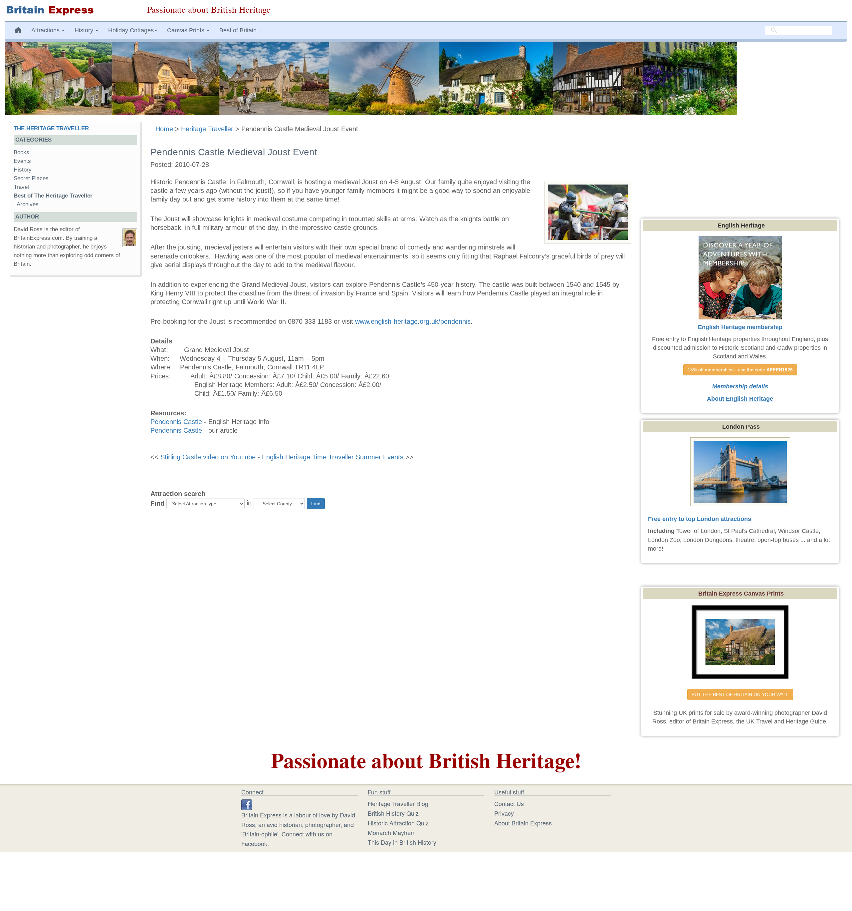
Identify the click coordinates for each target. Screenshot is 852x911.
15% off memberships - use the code (740, 369)
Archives (28, 204)
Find (157, 503)
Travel (21, 187)
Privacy (504, 813)
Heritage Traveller (207, 129)
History (23, 170)
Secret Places (31, 178)
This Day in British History (402, 842)
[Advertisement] (75, 384)
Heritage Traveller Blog (398, 803)
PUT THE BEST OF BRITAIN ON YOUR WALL (740, 694)
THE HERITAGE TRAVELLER (51, 128)
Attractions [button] (46, 30)
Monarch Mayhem (392, 832)
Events (22, 161)
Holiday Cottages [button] (131, 30)
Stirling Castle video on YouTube (208, 457)
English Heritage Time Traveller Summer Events (332, 457)
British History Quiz (393, 813)
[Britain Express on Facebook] (246, 803)
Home (164, 129)
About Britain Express (523, 822)
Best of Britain (238, 30)
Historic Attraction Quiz (398, 822)
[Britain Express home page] (71, 10)
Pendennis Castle (176, 421)
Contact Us (509, 803)
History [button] (85, 30)
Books (21, 152)
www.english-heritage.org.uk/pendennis (413, 321)
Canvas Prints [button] (186, 30)
